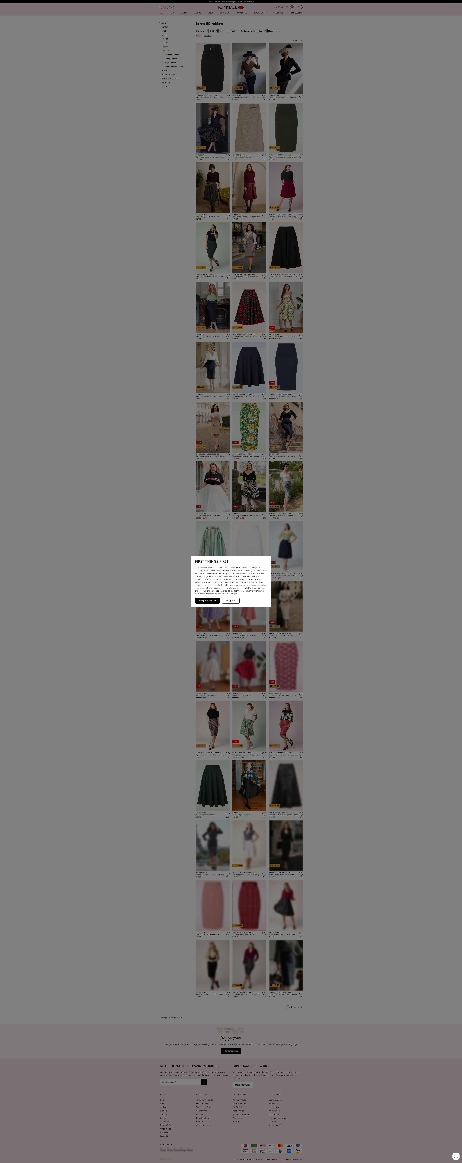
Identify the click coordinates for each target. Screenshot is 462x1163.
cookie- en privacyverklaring (252, 585)
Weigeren (230, 600)
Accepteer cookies (207, 600)
